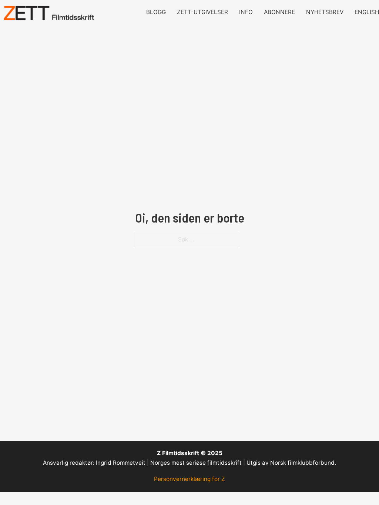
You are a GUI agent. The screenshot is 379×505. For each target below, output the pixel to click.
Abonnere (279, 12)
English (367, 12)
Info (246, 12)
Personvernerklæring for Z (189, 478)
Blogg (156, 12)
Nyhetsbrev (324, 12)
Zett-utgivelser (202, 12)
